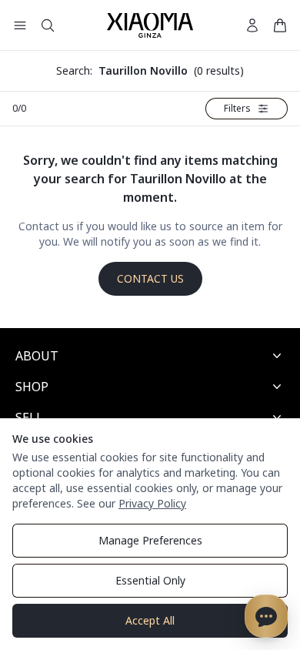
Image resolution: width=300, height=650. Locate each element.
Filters (237, 108)
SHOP (31, 386)
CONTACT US (150, 278)
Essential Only (150, 580)
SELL (29, 417)
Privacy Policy (152, 503)
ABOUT (36, 355)
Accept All (150, 620)
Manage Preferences (150, 540)
